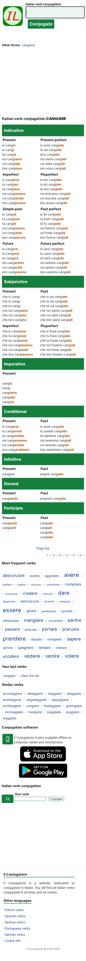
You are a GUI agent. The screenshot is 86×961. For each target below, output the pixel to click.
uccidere (11, 656)
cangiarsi (28, 45)
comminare (53, 584)
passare (12, 629)
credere (30, 593)
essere (12, 610)
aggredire (52, 576)
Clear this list (30, 675)
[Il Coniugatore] (13, 17)
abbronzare (13, 575)
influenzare (11, 620)
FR (53, 555)
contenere (11, 593)
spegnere (25, 647)
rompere (54, 639)
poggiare (72, 712)
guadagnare (48, 611)
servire (8, 648)
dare (63, 593)
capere (21, 584)
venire (52, 656)
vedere (32, 656)
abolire (34, 576)
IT (47, 555)
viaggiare (9, 718)
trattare (61, 648)
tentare (44, 647)
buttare (7, 584)
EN (60, 555)
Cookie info (13, 941)
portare (49, 629)
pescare (31, 629)
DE (80, 555)
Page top (43, 548)
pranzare (70, 629)
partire (74, 620)
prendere (14, 638)
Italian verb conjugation (43, 4)
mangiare (33, 620)
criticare (48, 593)
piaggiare (54, 712)
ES (67, 555)
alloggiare (74, 693)
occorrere (55, 620)
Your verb (22, 794)
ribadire (36, 639)
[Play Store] (43, 776)
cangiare (9, 675)
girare (31, 611)
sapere (74, 639)
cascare (36, 584)
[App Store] (43, 760)
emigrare (65, 601)
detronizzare (30, 601)
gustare (67, 611)
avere (71, 574)
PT (74, 555)
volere (72, 656)
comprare (73, 584)
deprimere (9, 601)
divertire (49, 601)
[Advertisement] (43, 82)
